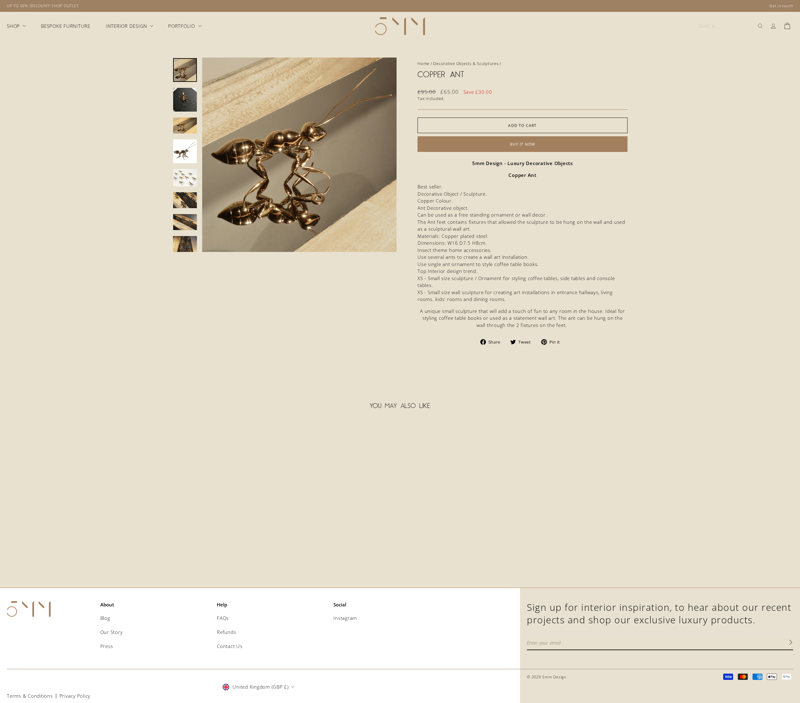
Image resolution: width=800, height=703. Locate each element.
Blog (105, 618)
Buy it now (522, 144)
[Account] (773, 26)
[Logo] (400, 26)
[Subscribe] (790, 643)
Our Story (111, 632)
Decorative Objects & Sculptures (465, 63)
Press (106, 646)
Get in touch (781, 5)
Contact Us (229, 646)
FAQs (223, 618)
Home (423, 63)
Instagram (345, 618)
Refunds (226, 632)
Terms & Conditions (30, 696)
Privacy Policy (75, 696)
